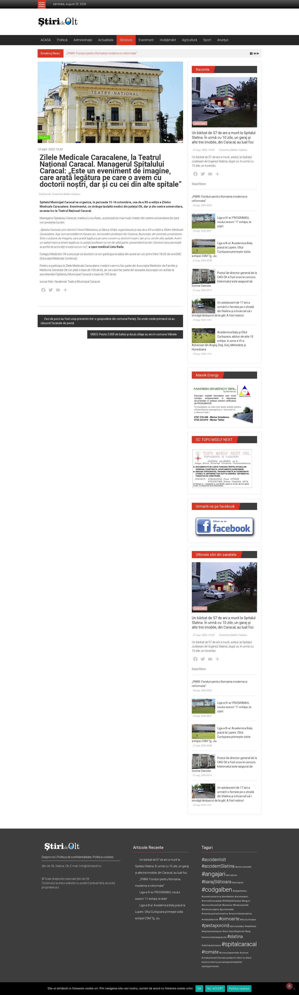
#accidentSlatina (218, 866)
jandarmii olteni (234, 958)
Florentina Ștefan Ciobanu (233, 150)
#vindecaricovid (209, 958)
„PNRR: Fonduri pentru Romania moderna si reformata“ (101, 53)
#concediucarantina (211, 896)
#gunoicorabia (227, 909)
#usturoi (244, 952)
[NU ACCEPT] (294, 989)
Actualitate (105, 40)
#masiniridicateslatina (240, 913)
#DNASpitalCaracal (231, 901)
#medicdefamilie (210, 919)
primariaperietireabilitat (230, 962)
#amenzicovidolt (243, 867)
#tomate (210, 952)
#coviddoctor (228, 896)
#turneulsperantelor (229, 952)
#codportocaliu (240, 891)
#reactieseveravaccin (212, 931)
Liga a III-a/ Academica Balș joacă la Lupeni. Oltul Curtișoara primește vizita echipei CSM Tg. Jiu (160, 912)
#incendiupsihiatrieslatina (215, 913)
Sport (207, 40)
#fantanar (227, 905)
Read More (199, 184)
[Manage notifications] (289, 986)
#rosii (225, 931)
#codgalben (217, 889)
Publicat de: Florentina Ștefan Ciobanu (59, 194)
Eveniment (146, 40)
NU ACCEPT (215, 988)
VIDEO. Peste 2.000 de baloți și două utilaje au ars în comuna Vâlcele (133, 334)
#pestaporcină (215, 925)
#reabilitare (250, 926)
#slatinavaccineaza (211, 945)
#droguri (246, 901)
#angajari (213, 873)
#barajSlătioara (216, 881)
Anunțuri (222, 40)
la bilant (247, 958)
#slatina (235, 936)
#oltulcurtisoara (248, 919)
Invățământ (168, 40)
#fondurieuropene (210, 909)
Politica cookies (103, 857)
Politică (62, 40)
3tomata (221, 958)
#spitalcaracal (239, 944)
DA (199, 988)
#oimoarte (229, 918)
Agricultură (189, 40)
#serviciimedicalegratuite (214, 937)
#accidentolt (214, 859)
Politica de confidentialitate (74, 857)
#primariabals (237, 926)
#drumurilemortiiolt (212, 905)
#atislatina (231, 875)
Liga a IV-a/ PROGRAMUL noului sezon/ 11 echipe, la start (234, 222)
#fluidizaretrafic (241, 905)
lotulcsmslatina (210, 962)
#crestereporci (241, 896)
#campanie (237, 882)
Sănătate (126, 40)
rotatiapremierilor (210, 966)
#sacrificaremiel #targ (239, 931)
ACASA (46, 40)
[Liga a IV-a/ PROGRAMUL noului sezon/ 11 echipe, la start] (203, 220)
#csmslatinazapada (212, 901)
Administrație (83, 40)
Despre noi (48, 857)
